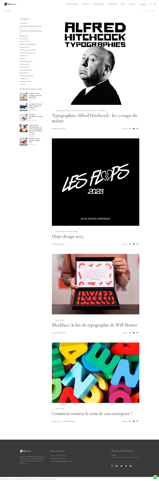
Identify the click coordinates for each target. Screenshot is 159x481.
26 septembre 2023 (59, 333)
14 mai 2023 (56, 421)
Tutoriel (23, 78)
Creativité (24, 41)
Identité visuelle (26, 53)
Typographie (102, 110)
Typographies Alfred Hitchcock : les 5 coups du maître (94, 118)
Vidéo (22, 84)
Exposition (24, 47)
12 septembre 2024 (59, 128)
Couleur (23, 38)
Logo (21, 58)
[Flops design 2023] (95, 182)
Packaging (24, 67)
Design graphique (62, 110)
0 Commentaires (69, 421)
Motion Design (25, 61)
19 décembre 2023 (58, 244)
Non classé (91, 110)
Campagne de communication (31, 26)
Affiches (23, 23)
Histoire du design (78, 110)
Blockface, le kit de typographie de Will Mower (94, 325)
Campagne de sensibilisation (31, 31)
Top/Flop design (72, 231)
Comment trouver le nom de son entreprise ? (92, 413)
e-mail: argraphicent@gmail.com (60, 461)
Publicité (23, 73)
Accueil (144, 11)
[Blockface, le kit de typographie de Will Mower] (95, 284)
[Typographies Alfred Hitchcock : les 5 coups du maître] (95, 61)
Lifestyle (23, 55)
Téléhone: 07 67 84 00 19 (58, 458)
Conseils (23, 36)
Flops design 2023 (67, 236)
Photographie (25, 70)
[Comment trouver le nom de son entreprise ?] (95, 373)
